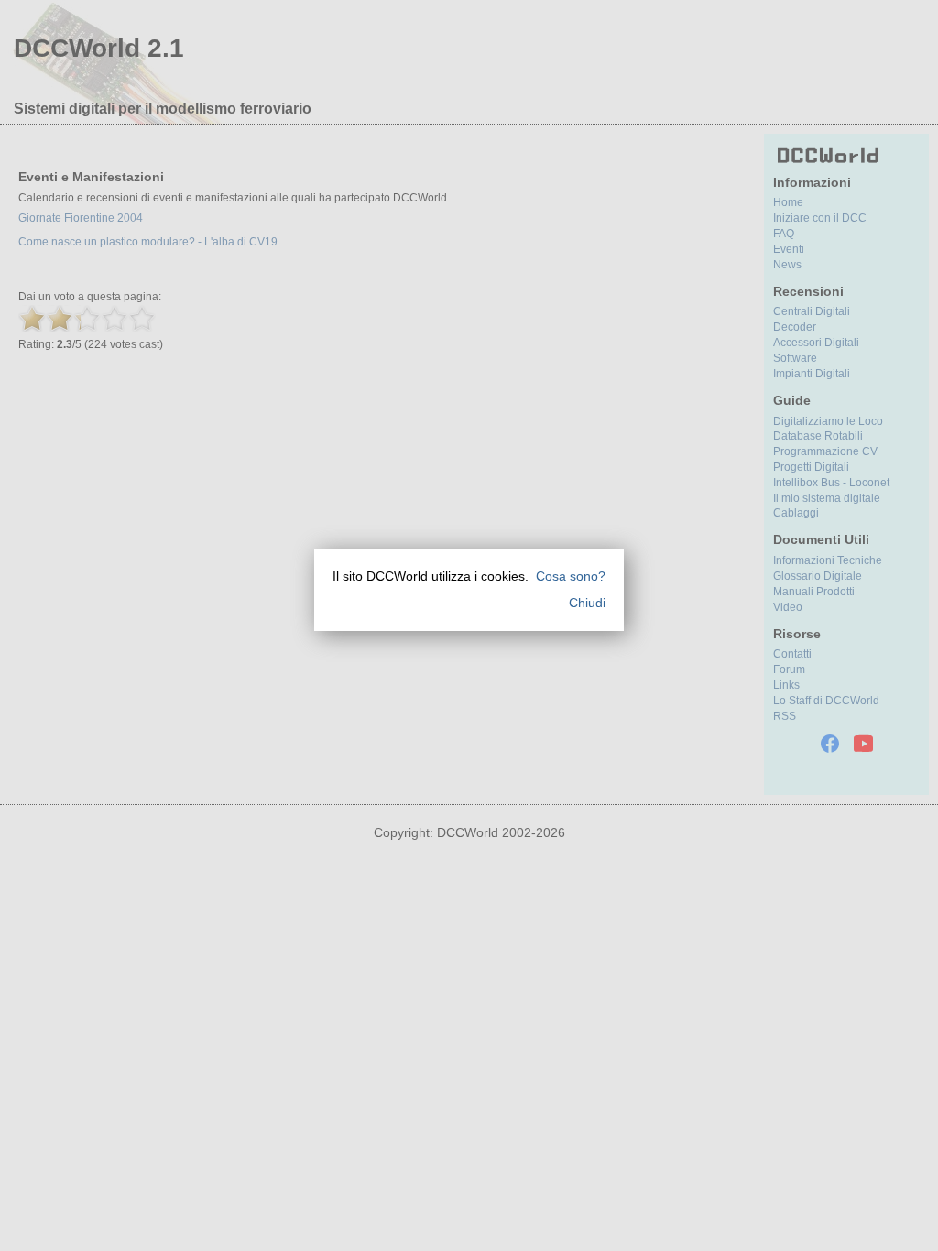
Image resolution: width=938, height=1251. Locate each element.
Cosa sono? (570, 576)
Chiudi (587, 602)
